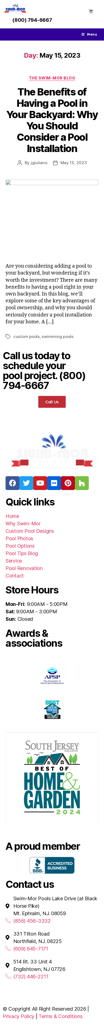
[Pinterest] (68, 483)
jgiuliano (39, 162)
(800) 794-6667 (32, 20)
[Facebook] (12, 483)
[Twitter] (26, 483)
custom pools (26, 336)
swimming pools (57, 336)
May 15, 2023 (73, 162)
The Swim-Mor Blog (52, 78)
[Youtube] (40, 483)
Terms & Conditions (60, 1016)
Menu (92, 34)
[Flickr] (54, 483)
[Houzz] (82, 483)
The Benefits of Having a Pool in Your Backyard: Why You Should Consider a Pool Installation (52, 120)
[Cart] (91, 11)
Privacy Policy (18, 1016)
